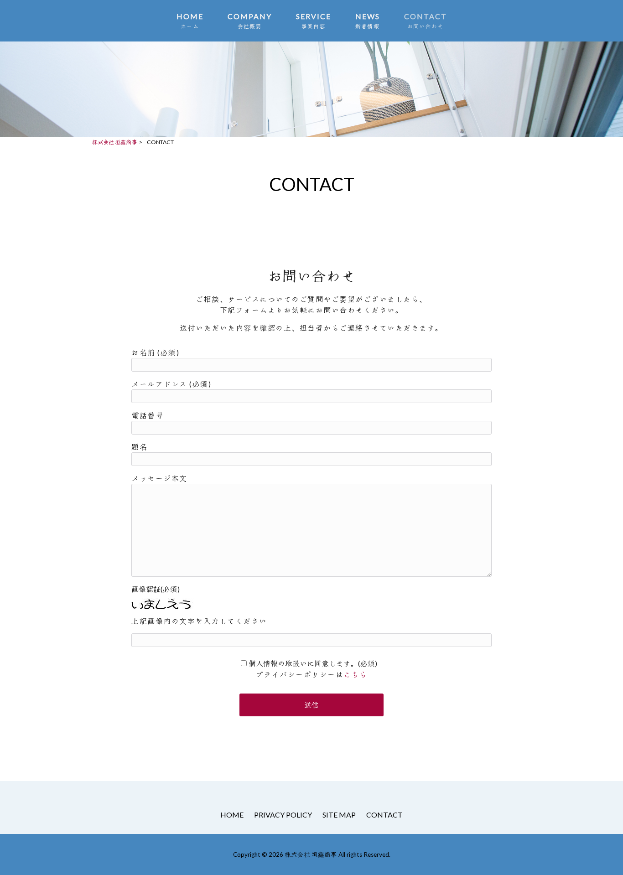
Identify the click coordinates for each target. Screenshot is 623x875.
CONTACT (384, 814)
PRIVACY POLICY (283, 814)
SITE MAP (339, 814)
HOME (232, 814)
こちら (355, 674)
